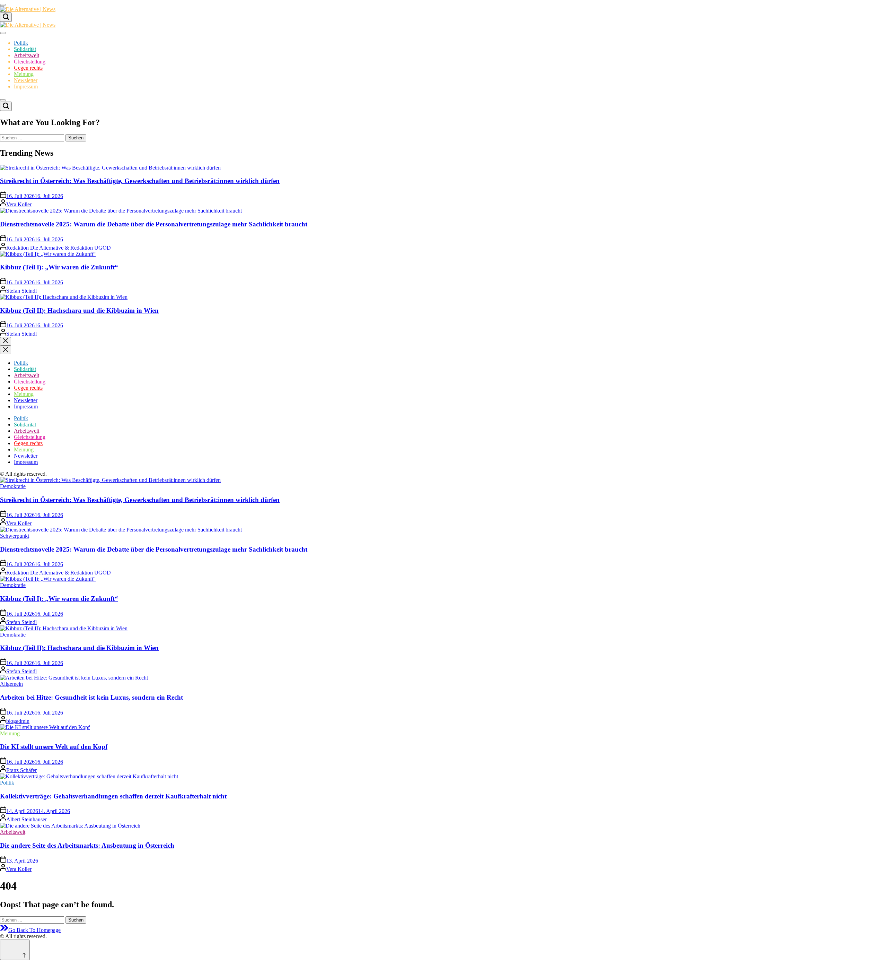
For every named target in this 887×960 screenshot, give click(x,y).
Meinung (24, 74)
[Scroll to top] (15, 950)
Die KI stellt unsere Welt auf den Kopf (53, 746)
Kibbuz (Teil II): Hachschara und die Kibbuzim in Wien (79, 310)
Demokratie (13, 486)
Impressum (26, 86)
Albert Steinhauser (26, 819)
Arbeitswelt (26, 55)
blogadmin (17, 721)
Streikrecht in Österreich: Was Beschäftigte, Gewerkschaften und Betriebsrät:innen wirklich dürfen (140, 180)
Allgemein (11, 684)
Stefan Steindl (21, 291)
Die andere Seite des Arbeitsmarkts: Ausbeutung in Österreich (87, 845)
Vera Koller (19, 204)
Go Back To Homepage (34, 930)
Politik (21, 43)
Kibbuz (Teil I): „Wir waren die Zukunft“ (59, 267)
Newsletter (25, 80)
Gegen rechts (28, 68)
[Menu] (3, 5)
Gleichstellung (29, 61)
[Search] (6, 17)
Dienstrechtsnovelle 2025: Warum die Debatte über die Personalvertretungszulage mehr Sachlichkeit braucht (153, 224)
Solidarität (25, 49)
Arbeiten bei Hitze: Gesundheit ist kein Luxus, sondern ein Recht (91, 697)
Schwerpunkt (14, 536)
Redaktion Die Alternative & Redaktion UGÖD (58, 248)
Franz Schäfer (21, 770)
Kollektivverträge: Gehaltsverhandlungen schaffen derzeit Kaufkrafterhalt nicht (113, 796)
